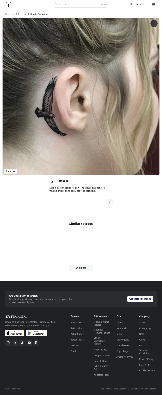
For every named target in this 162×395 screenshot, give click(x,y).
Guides (74, 351)
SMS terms (145, 364)
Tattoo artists (78, 322)
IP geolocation (150, 388)
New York (121, 328)
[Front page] (8, 4)
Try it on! (10, 171)
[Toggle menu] (154, 4)
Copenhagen (123, 351)
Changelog (145, 328)
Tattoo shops (77, 328)
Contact (143, 339)
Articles (75, 345)
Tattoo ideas (77, 339)
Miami (119, 333)
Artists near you (124, 356)
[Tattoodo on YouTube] (29, 343)
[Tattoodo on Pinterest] (22, 343)
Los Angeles (122, 339)
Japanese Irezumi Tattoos (102, 331)
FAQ (141, 345)
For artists (137, 4)
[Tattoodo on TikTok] (15, 343)
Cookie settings (147, 370)
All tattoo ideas (101, 374)
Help (141, 333)
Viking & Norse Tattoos (101, 323)
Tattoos (103, 4)
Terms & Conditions (145, 352)
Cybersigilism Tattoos (101, 367)
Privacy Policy (146, 358)
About (142, 322)
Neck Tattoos (100, 349)
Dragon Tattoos (102, 355)
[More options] (154, 23)
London (120, 322)
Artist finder (77, 333)
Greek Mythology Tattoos (99, 340)
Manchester (122, 345)
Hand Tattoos (101, 361)
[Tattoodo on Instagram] (8, 343)
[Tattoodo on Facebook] (36, 343)
